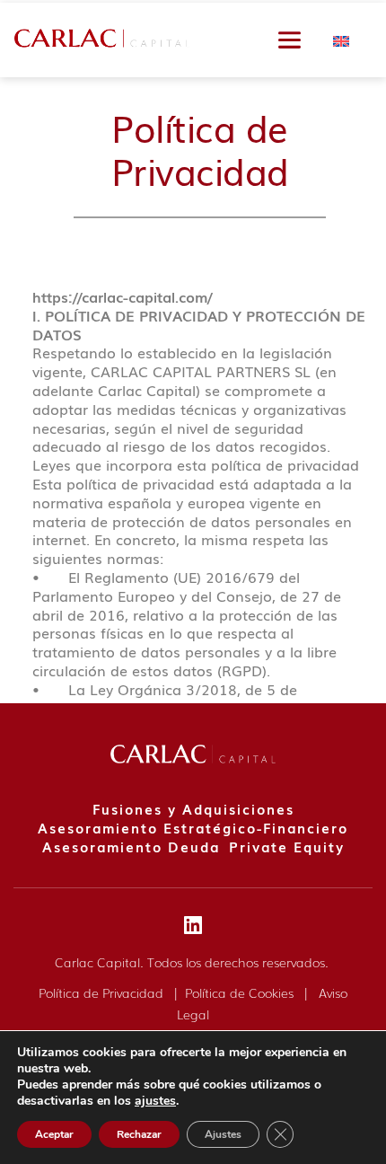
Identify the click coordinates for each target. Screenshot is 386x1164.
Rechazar (139, 1134)
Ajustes (223, 1134)
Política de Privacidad (103, 992)
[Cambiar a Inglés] (341, 40)
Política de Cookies (241, 992)
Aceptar (54, 1134)
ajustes (155, 1101)
